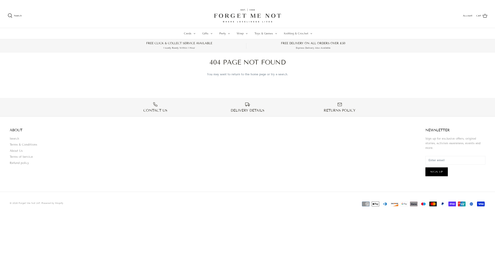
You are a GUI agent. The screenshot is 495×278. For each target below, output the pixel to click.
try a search (279, 74)
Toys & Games (263, 33)
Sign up (436, 171)
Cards (187, 33)
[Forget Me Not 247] (247, 15)
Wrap (240, 33)
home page (258, 74)
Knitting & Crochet (296, 33)
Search (14, 138)
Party (222, 33)
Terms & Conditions (23, 144)
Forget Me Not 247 (29, 203)
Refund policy (19, 163)
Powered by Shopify (52, 203)
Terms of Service (21, 156)
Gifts (205, 33)
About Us (16, 151)
